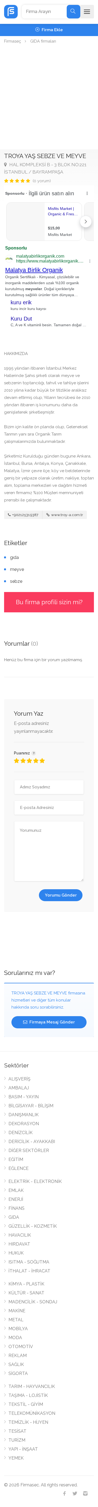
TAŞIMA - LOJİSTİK (28, 1395)
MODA (15, 1337)
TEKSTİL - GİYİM (25, 1404)
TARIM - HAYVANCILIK (31, 1386)
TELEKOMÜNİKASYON (31, 1413)
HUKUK (16, 1253)
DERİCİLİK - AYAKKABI (31, 1141)
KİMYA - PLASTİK (26, 1284)
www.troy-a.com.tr (66, 515)
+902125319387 (24, 515)
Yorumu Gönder (61, 895)
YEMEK (16, 1458)
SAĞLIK (16, 1364)
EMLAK (16, 1190)
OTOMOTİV (20, 1346)
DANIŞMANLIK (23, 1114)
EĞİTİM (15, 1159)
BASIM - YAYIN (23, 1096)
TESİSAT (17, 1431)
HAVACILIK (19, 1235)
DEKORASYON (23, 1123)
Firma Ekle (52, 29)
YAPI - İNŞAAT (23, 1449)
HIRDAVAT (19, 1244)
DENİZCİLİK (20, 1132)
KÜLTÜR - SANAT (26, 1292)
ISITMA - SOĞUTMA (28, 1262)
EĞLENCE (18, 1168)
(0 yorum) (42, 180)
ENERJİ (15, 1199)
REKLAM (17, 1355)
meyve (17, 569)
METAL (15, 1319)
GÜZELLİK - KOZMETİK (32, 1226)
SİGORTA (18, 1373)
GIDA (13, 1217)
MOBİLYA (18, 1328)
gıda (14, 557)
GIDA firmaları (43, 41)
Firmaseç (12, 41)
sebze (16, 581)
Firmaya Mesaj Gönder (51, 1022)
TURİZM (16, 1440)
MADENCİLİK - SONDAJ (32, 1301)
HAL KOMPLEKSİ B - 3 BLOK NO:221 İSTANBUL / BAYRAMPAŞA (45, 168)
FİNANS (16, 1208)
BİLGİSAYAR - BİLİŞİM (30, 1105)
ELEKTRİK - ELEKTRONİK (35, 1181)
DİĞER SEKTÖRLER (28, 1150)
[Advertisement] (49, 98)
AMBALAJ (18, 1087)
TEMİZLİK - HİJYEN (28, 1422)
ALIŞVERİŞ (19, 1079)
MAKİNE (16, 1310)
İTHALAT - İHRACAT (29, 1271)
